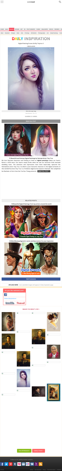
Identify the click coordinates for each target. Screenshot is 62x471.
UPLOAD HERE (13, 285)
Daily (6, 29)
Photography (31, 29)
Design (17, 29)
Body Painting (54, 33)
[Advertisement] (31, 15)
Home (2, 29)
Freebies (56, 29)
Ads (22, 33)
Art (21, 29)
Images (12, 29)
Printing (27, 33)
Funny (38, 29)
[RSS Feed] (40, 463)
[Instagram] (23, 463)
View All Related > (24, 451)
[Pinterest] (10, 463)
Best (2, 33)
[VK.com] (32, 463)
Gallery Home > (38, 451)
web (31, 2)
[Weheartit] (19, 463)
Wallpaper (44, 29)
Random (7, 33)
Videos (51, 29)
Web (18, 33)
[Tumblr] (15, 463)
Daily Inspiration (45, 285)
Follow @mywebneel (10, 298)
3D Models (33, 33)
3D (24, 29)
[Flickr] (28, 463)
